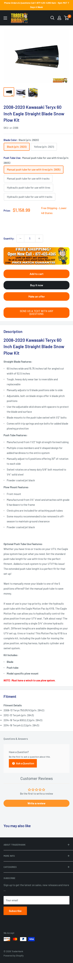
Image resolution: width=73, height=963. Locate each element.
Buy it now (36, 285)
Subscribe (15, 910)
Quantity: (9, 238)
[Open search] (52, 18)
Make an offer (36, 296)
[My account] (59, 18)
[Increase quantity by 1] (39, 238)
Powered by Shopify (14, 955)
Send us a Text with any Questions (36, 313)
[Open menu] (5, 18)
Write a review (36, 803)
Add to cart (36, 273)
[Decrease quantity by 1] (20, 238)
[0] (66, 18)
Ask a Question (24, 763)
